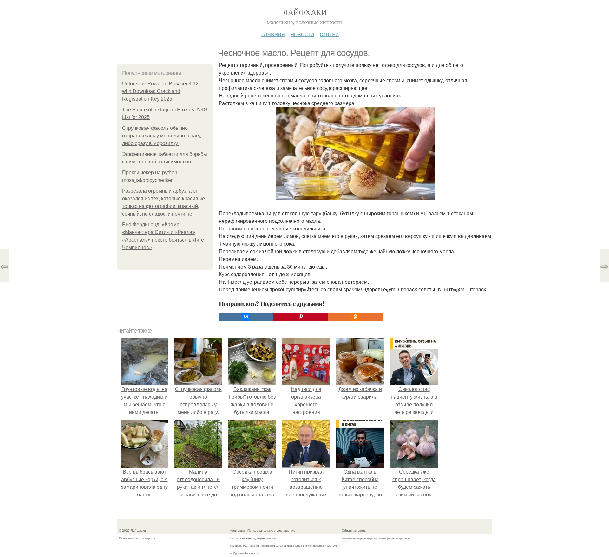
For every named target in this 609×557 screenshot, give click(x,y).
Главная (273, 33)
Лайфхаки (304, 12)
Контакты (237, 530)
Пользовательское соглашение (271, 530)
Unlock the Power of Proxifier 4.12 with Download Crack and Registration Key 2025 (160, 91)
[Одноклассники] (355, 317)
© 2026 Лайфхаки (132, 530)
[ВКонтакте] (246, 317)
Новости (302, 33)
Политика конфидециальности (253, 538)
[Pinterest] (300, 317)
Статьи (329, 33)
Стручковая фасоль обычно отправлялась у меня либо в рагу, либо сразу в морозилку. (161, 135)
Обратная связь (354, 530)
